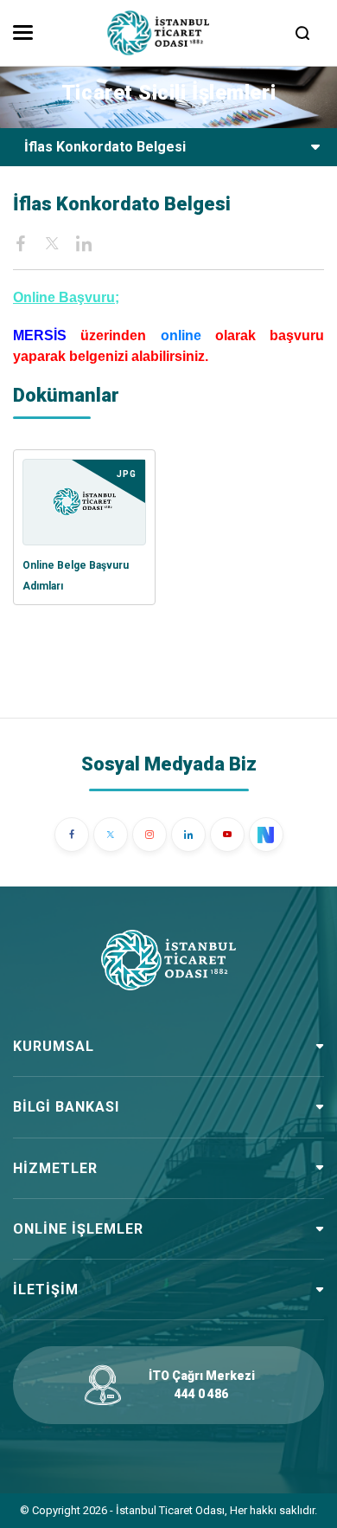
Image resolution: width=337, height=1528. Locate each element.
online (181, 335)
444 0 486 (201, 1394)
